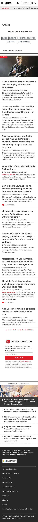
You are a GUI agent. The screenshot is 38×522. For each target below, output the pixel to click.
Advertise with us (8, 487)
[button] (2, 3)
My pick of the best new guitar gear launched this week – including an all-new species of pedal (20, 439)
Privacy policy (7, 478)
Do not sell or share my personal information (17, 509)
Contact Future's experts (10, 473)
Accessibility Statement (10, 491)
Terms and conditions (9, 469)
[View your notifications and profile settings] (18, 3)
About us (5, 500)
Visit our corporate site (18, 454)
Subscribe (26, 3)
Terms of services (24, 361)
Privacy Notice (26, 363)
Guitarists (4, 56)
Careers (5, 504)
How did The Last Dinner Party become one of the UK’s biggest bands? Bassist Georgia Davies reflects (19, 402)
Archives (30, 330)
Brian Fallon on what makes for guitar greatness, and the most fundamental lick (20, 410)
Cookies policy (7, 482)
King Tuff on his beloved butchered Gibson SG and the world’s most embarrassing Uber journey (17, 429)
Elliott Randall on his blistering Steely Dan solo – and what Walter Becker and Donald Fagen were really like (20, 419)
